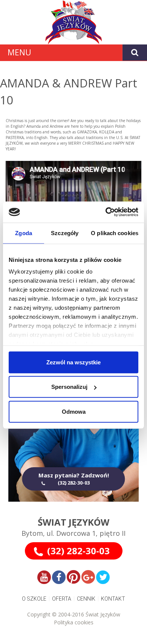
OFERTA (61, 599)
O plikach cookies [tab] (114, 232)
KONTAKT (113, 599)
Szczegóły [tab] (64, 232)
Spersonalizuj (69, 387)
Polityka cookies (73, 622)
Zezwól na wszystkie (73, 362)
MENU (19, 52)
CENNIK (86, 599)
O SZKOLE (34, 599)
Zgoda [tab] (23, 232)
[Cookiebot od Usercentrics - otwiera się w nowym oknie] (105, 212)
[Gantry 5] (73, 22)
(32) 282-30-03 (78, 550)
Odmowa (74, 411)
